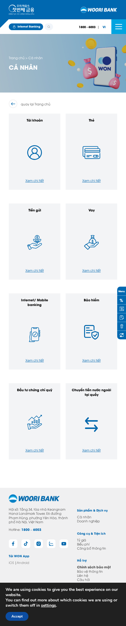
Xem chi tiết (34, 180)
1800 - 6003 (87, 27)
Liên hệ (82, 575)
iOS (11, 562)
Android (23, 562)
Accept (17, 616)
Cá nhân (84, 516)
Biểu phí (83, 544)
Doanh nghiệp (88, 521)
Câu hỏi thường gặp (86, 581)
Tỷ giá (81, 540)
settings (48, 605)
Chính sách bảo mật (94, 567)
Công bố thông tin (91, 548)
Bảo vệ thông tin (90, 571)
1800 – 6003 (31, 529)
